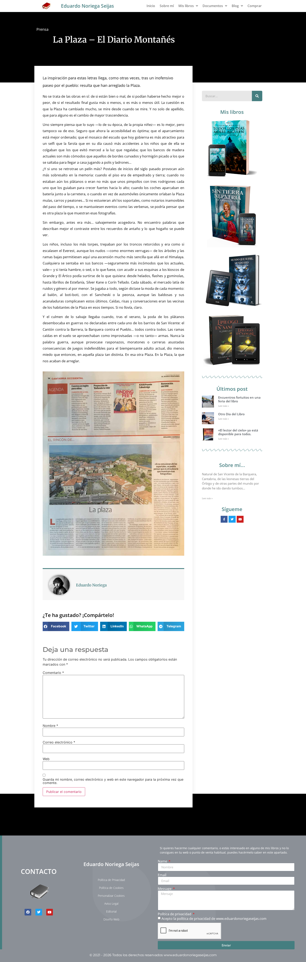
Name (163, 861)
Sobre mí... (232, 465)
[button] (56, 626)
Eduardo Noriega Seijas (87, 5)
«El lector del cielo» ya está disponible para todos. (238, 432)
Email (162, 875)
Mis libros (186, 6)
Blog (235, 6)
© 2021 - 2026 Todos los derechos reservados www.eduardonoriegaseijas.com (153, 955)
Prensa (42, 29)
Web (46, 759)
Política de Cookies (111, 888)
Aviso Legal (111, 903)
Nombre (50, 725)
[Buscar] (257, 96)
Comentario (53, 672)
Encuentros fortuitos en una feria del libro (239, 399)
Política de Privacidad (111, 880)
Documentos (213, 6)
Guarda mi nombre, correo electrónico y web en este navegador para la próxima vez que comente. (113, 781)
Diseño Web (111, 919)
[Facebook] (28, 912)
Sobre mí (167, 6)
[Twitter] (38, 912)
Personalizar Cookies (111, 896)
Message (165, 888)
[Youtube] (49, 912)
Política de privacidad (175, 914)
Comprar (255, 6)
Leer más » (223, 406)
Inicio (151, 6)
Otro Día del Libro (231, 414)
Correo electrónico (59, 742)
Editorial (111, 911)
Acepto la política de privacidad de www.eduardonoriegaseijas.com (214, 918)
